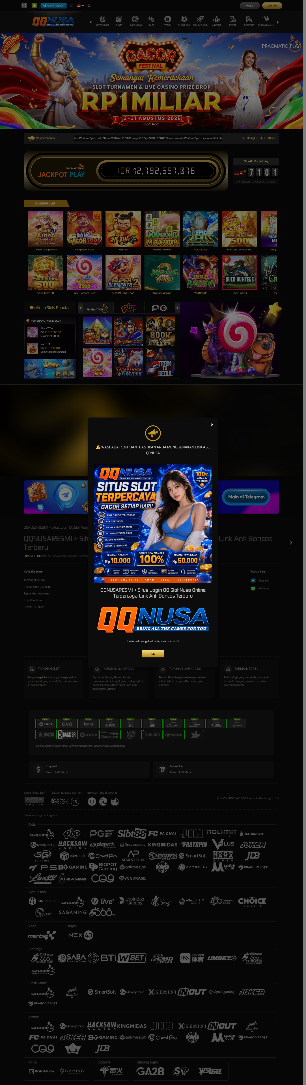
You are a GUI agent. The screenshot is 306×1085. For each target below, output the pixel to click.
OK (153, 654)
